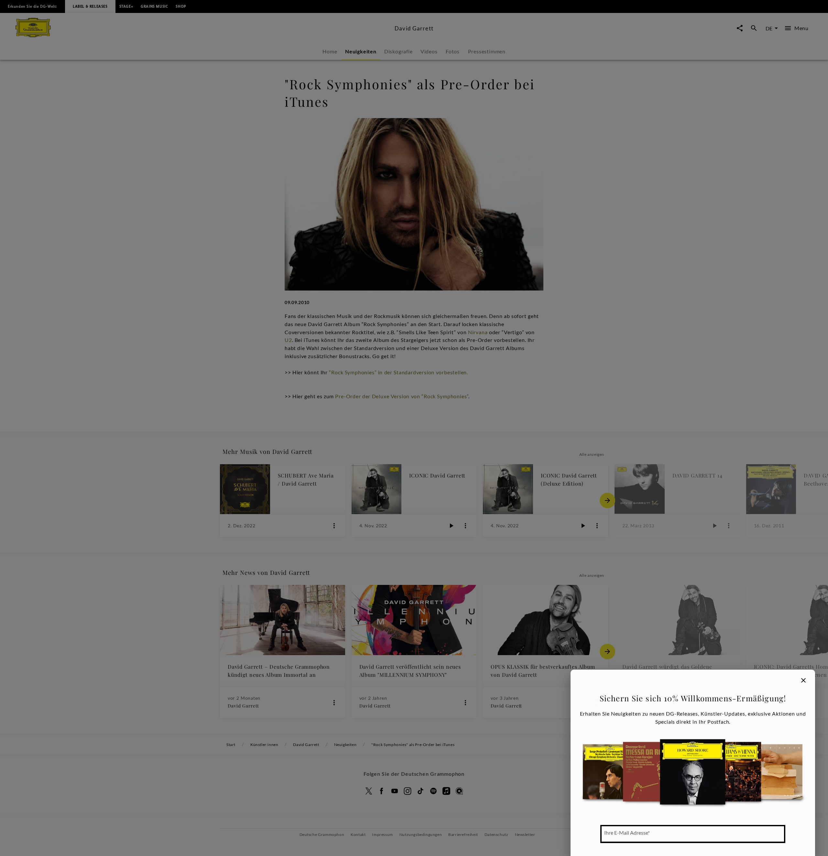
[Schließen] (803, 680)
